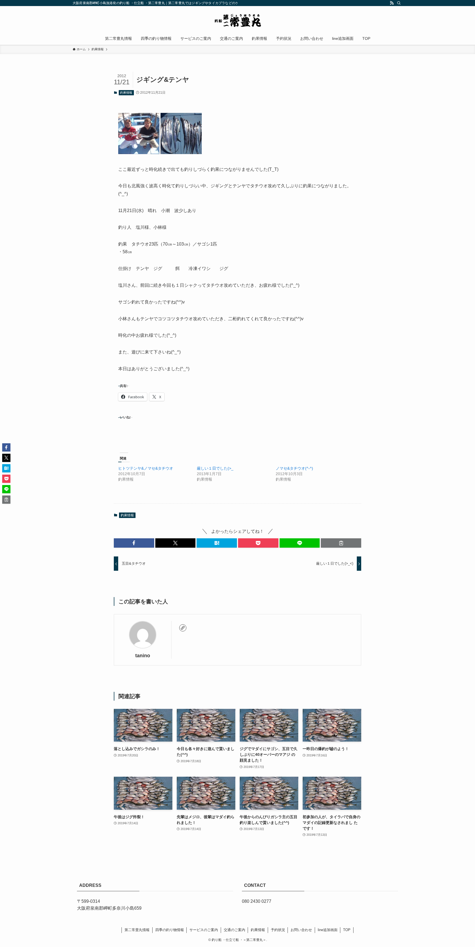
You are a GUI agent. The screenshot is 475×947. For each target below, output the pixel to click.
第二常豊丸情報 (137, 930)
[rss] (391, 3)
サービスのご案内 (203, 930)
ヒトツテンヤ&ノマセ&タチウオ (145, 468)
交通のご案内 (234, 930)
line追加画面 (328, 930)
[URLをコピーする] (341, 543)
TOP (346, 930)
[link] (182, 627)
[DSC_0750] (138, 152)
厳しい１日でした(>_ (215, 468)
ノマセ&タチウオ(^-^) (294, 468)
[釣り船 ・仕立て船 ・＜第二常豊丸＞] (237, 20)
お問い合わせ (301, 930)
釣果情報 (126, 92)
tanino (142, 655)
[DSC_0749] (181, 152)
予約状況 (278, 930)
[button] (134, 543)
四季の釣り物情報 (169, 930)
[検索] (398, 3)
